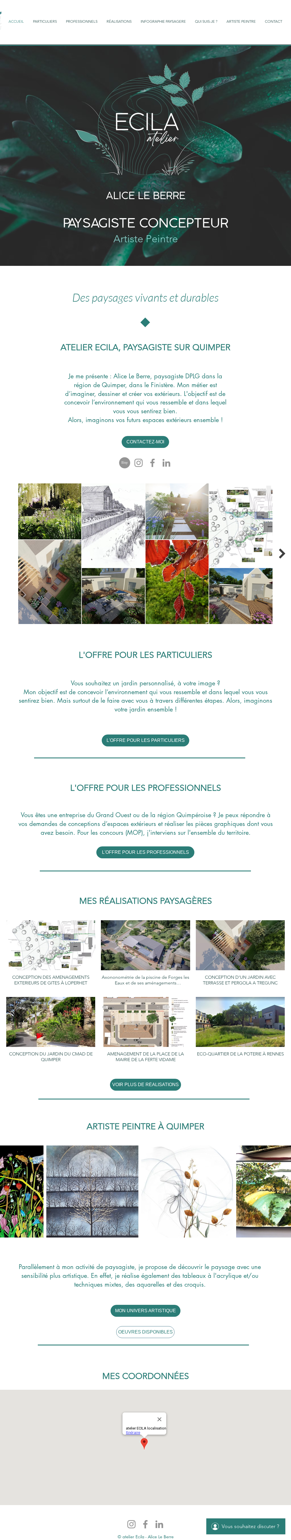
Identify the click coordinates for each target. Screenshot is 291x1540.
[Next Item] (282, 554)
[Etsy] (124, 462)
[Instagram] (138, 462)
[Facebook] (152, 462)
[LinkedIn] (166, 462)
